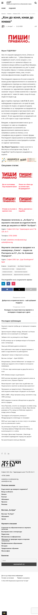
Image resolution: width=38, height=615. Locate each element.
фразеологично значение (22, 274)
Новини (9, 13)
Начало (3, 13)
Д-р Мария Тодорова (24, 266)
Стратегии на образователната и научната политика (16, 528)
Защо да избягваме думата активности (13, 346)
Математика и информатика (11, 536)
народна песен (21, 269)
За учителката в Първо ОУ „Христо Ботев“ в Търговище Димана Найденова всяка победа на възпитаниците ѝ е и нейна (16, 429)
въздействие (12, 266)
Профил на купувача (23, 578)
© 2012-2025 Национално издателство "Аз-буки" (14, 580)
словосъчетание (7, 271)
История (4, 546)
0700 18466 (13, 236)
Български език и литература (11, 531)
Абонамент (5, 499)
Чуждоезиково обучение (10, 548)
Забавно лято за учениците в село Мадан (14, 337)
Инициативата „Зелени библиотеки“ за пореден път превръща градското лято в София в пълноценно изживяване (17, 364)
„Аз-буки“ (10, 26)
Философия (5, 551)
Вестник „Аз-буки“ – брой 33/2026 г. (12, 358)
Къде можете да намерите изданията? (14, 489)
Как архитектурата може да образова (13, 440)
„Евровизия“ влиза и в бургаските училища (15, 355)
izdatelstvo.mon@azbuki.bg (16, 240)
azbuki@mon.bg (7, 242)
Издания (12, 8)
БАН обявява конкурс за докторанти (12, 375)
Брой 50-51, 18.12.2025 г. (28, 13)
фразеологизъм (7, 274)
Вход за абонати (7, 492)
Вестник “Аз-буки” (7, 514)
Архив (3, 519)
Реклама (4, 504)
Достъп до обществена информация (12, 575)
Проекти (4, 502)
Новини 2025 (16, 13)
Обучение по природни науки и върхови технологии (15, 540)
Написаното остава (8, 269)
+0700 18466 (5, 475)
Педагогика (5, 534)
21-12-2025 (19, 26)
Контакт (4, 497)
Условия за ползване (7, 578)
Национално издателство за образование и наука (19, 4)
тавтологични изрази (21, 271)
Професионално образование (11, 543)
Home (3, 8)
